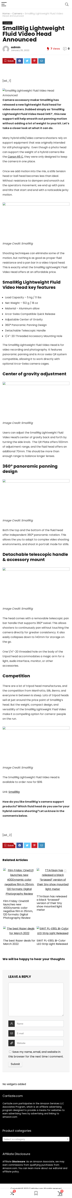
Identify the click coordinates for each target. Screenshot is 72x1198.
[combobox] (36, 1139)
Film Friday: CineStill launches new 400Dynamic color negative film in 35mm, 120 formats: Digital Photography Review (18, 909)
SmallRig (14, 792)
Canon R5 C (15, 157)
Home (6, 13)
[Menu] (4, 4)
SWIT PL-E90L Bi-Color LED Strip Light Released (52, 942)
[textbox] (36, 1139)
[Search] (67, 4)
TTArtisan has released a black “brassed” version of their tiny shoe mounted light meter (52, 903)
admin (15, 47)
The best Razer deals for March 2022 (19, 942)
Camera (17, 13)
